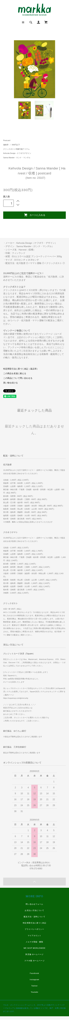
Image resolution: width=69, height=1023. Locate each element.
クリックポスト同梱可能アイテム (16, 149)
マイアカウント (34, 936)
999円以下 (16, 145)
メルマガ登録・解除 (34, 942)
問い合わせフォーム (34, 904)
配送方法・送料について (34, 917)
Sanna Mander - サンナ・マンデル (16, 158)
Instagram (34, 979)
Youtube (34, 992)
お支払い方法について (34, 910)
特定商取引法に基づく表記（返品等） (21, 369)
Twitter (34, 986)
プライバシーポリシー (34, 929)
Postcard (6, 140)
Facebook (34, 973)
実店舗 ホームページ (34, 954)
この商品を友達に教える (14, 373)
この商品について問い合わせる (17, 378)
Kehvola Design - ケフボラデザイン (17, 153)
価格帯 (6, 145)
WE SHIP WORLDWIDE (34, 948)
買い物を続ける (10, 383)
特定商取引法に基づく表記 (34, 923)
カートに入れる (37, 214)
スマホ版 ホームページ (34, 961)
